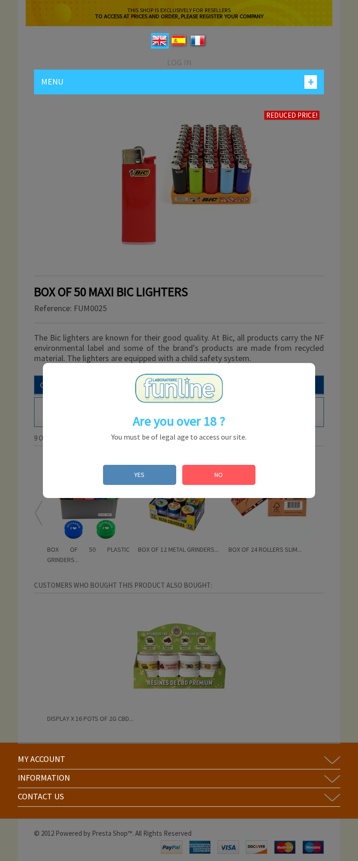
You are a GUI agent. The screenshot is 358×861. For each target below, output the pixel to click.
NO (218, 474)
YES (139, 474)
